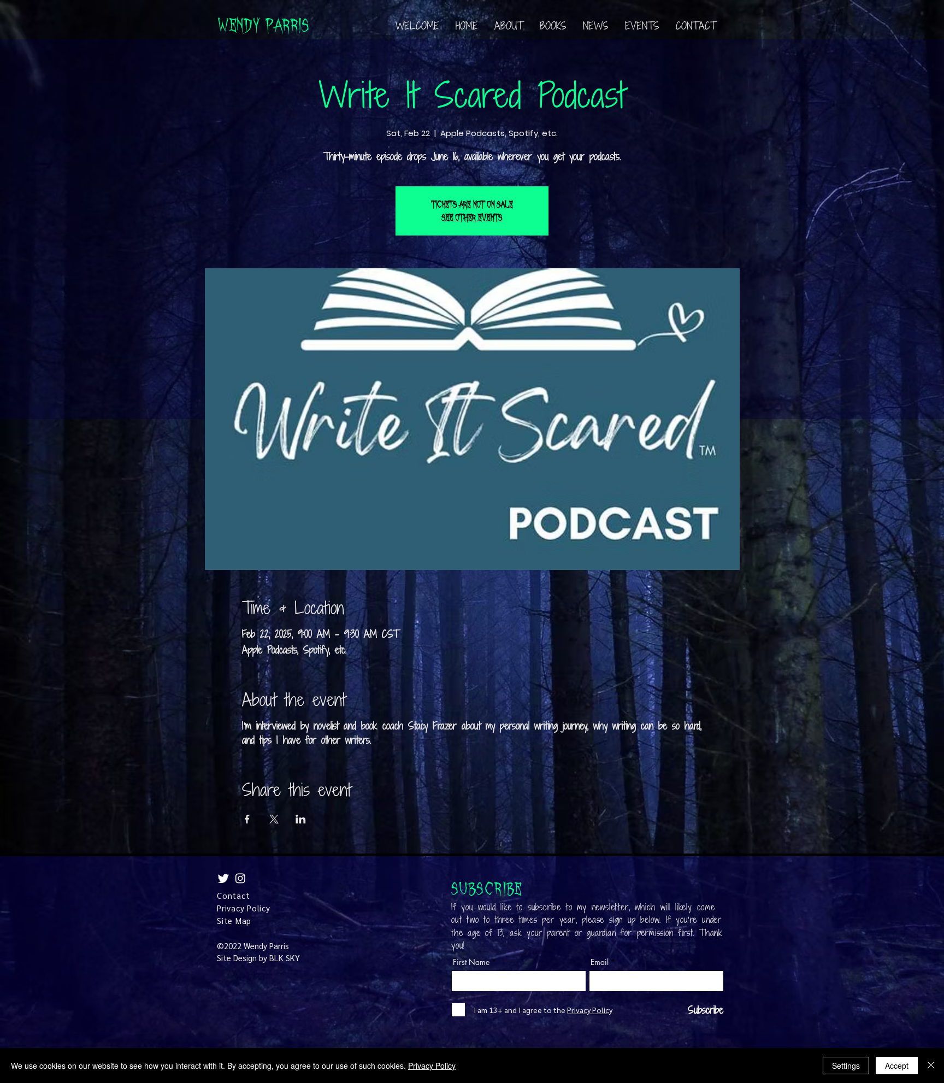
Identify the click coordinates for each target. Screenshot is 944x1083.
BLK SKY (284, 957)
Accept (896, 1065)
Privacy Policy (432, 1065)
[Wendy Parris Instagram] (240, 878)
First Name (471, 962)
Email (600, 962)
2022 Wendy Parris (256, 945)
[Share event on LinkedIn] (301, 819)
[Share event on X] (274, 819)
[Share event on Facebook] (247, 819)
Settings (846, 1065)
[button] (553, 25)
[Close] (930, 1065)
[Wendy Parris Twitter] (223, 878)
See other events (472, 217)
